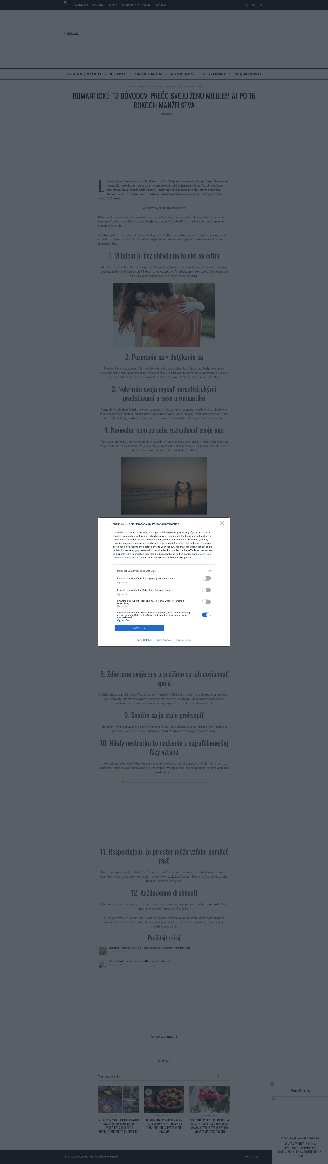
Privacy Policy (183, 640)
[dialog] (164, 582)
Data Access (164, 640)
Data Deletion (144, 640)
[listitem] (164, 571)
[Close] (223, 524)
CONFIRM (139, 628)
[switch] (206, 578)
